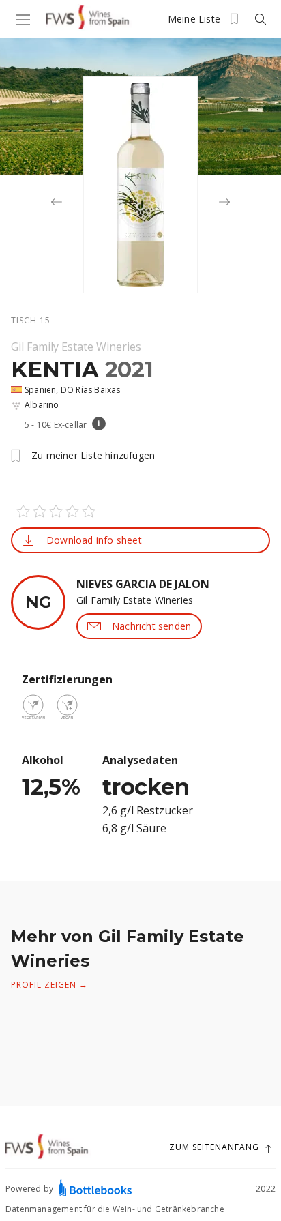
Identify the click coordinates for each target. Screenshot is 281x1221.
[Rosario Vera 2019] (56, 203)
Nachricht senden (151, 625)
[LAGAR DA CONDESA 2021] (224, 203)
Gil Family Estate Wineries (76, 346)
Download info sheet (94, 539)
